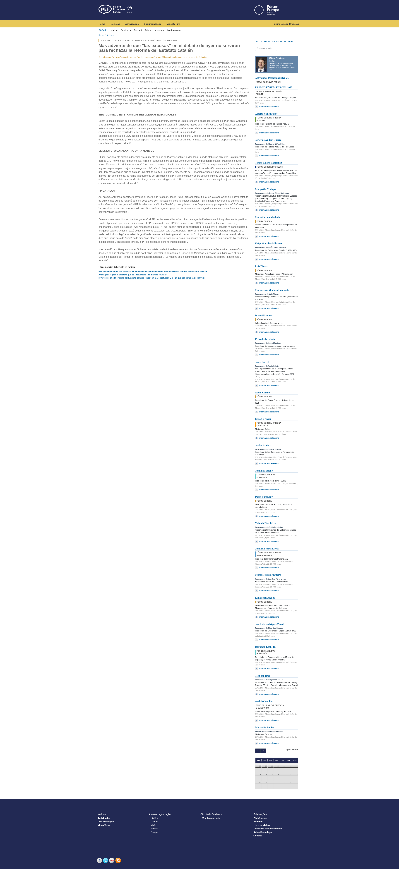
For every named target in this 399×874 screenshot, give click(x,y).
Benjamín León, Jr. (265, 646)
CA (261, 42)
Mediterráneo (174, 30)
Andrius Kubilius (264, 701)
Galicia (148, 30)
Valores (154, 828)
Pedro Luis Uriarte (265, 339)
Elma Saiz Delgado (265, 597)
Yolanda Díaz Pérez (265, 523)
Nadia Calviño (262, 392)
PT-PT (290, 42)
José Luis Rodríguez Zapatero (271, 624)
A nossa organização (160, 814)
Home (102, 24)
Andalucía (159, 30)
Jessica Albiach (263, 445)
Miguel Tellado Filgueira (268, 574)
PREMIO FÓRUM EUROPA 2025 (273, 87)
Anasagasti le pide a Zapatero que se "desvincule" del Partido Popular (132, 275)
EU (265, 42)
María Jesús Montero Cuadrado (272, 290)
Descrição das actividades (267, 828)
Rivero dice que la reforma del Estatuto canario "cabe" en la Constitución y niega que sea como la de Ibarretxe (152, 278)
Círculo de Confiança (211, 814)
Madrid (114, 30)
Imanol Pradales (263, 315)
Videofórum (173, 24)
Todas (102, 30)
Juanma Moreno (264, 470)
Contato (257, 835)
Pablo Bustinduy (264, 496)
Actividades (132, 24)
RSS (118, 860)
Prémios (257, 821)
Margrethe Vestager (265, 189)
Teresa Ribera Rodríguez (268, 162)
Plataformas (260, 818)
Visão (153, 825)
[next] (263, 751)
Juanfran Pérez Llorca (267, 548)
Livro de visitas (261, 825)
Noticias (110, 35)
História (154, 818)
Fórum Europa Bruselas (286, 24)
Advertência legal (262, 832)
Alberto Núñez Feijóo (266, 113)
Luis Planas (261, 266)
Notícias (115, 24)
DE (273, 42)
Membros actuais (211, 818)
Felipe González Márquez (268, 243)
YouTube (112, 860)
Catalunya (126, 30)
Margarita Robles (264, 727)
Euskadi (138, 30)
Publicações (260, 814)
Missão (154, 821)
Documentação (152, 24)
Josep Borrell (262, 362)
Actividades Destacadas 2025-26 (272, 77)
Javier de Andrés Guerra (268, 140)
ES (257, 42)
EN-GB (279, 42)
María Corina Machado (267, 217)
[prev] (258, 751)
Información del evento (269, 107)
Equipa (154, 832)
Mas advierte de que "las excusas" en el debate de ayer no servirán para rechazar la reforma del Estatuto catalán (153, 271)
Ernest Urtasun (263, 419)
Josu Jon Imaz (262, 675)
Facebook (100, 860)
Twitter (106, 860)
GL (269, 42)
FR (285, 42)
